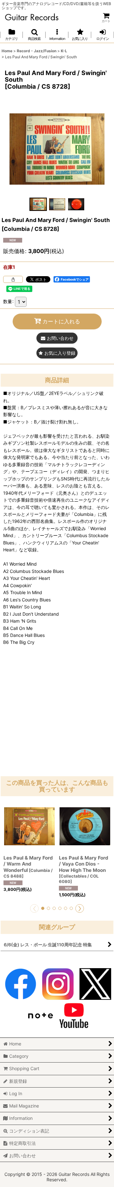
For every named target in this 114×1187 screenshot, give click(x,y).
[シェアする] (13, 279)
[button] (34, 34)
